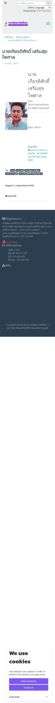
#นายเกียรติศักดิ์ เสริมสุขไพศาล (30, 174)
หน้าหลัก (9, 37)
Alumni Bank (22, 37)
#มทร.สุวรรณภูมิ (11, 174)
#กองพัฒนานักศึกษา (32, 170)
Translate (46, 10)
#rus (12, 170)
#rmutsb (19, 170)
